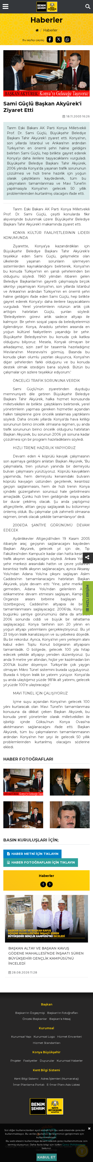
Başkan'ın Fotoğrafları (62, 1013)
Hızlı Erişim (87, 596)
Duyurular (47, 1060)
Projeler (15, 1060)
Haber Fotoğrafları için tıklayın (42, 862)
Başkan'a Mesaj (60, 1019)
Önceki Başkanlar (34, 1019)
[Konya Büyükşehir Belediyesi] (46, 7)
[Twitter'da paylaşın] (59, 40)
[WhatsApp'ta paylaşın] (67, 39)
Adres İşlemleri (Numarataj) (60, 1078)
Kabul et (46, 1157)
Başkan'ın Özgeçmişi (30, 1013)
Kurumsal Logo (44, 1036)
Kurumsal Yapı (21, 1036)
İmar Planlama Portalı (28, 1084)
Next (50, 884)
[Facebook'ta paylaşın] (50, 39)
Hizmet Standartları (46, 1043)
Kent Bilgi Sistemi (26, 1078)
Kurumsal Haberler (70, 1060)
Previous (43, 884)
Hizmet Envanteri (69, 1036)
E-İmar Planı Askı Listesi (63, 1084)
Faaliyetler (30, 1060)
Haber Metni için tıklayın (34, 854)
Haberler (50, 30)
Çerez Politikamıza (73, 1144)
